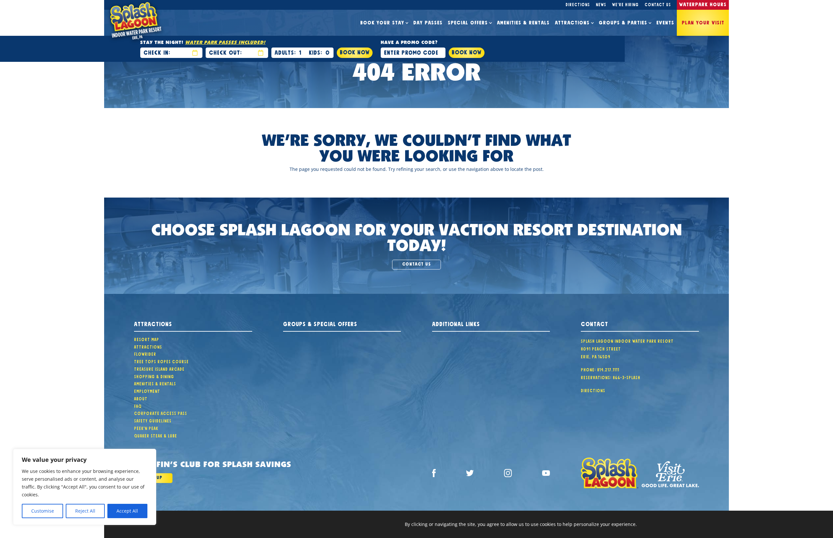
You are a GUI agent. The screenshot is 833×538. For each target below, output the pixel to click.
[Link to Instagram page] (508, 474)
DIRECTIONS (593, 390)
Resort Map (146, 339)
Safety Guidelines (152, 420)
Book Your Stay (382, 21)
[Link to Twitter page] (470, 474)
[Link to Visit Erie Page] (670, 474)
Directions (578, 4)
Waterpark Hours (703, 3)
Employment (147, 390)
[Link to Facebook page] (434, 474)
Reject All (85, 511)
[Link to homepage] (609, 474)
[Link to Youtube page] (546, 474)
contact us (416, 263)
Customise (42, 511)
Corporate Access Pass (160, 412)
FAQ (138, 405)
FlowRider (145, 353)
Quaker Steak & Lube (155, 435)
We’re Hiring (625, 4)
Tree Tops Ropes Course (161, 361)
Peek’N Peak (146, 427)
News (601, 4)
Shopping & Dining (154, 376)
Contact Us (658, 4)
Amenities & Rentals (523, 21)
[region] (84, 487)
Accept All (127, 511)
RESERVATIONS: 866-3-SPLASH (610, 377)
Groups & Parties (623, 21)
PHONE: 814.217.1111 (600, 369)
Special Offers (468, 21)
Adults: (285, 52)
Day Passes (428, 21)
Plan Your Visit (703, 21)
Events (665, 21)
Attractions (572, 21)
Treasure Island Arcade (159, 368)
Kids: (315, 52)
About (140, 398)
